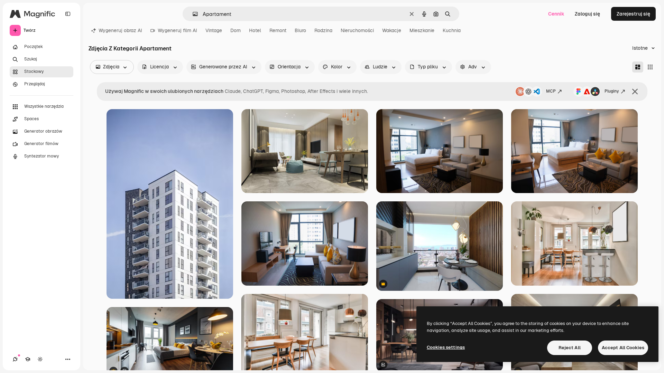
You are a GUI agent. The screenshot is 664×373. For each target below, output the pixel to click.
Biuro (300, 30)
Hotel (255, 30)
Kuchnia (452, 30)
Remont (277, 30)
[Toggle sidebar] (67, 13)
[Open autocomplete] (192, 14)
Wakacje (391, 30)
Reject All (570, 348)
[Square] (650, 67)
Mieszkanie (421, 30)
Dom (235, 30)
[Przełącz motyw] (40, 359)
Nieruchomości (357, 30)
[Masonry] (637, 67)
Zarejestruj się (633, 14)
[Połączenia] (15, 359)
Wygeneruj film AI (177, 30)
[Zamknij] (635, 91)
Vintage (213, 30)
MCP (551, 91)
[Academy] (27, 359)
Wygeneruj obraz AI (120, 30)
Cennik (556, 14)
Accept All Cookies (623, 348)
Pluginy (612, 91)
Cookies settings (446, 347)
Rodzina (323, 30)
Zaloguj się (587, 14)
